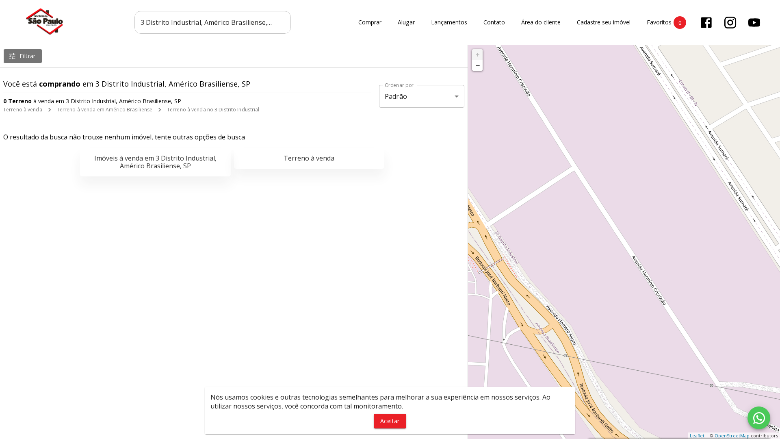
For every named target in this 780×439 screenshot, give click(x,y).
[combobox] (212, 22)
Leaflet (697, 435)
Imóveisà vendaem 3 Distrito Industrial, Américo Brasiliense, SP (155, 162)
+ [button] (477, 54)
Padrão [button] (396, 96)
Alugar (406, 22)
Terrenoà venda (309, 158)
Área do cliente (541, 22)
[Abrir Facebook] (706, 22)
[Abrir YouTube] (754, 22)
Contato (494, 22)
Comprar (369, 22)
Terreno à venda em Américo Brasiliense (104, 109)
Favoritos (664, 22)
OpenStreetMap (732, 435)
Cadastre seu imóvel (603, 22)
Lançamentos (449, 22)
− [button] (478, 65)
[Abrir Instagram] (730, 22)
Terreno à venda (22, 109)
